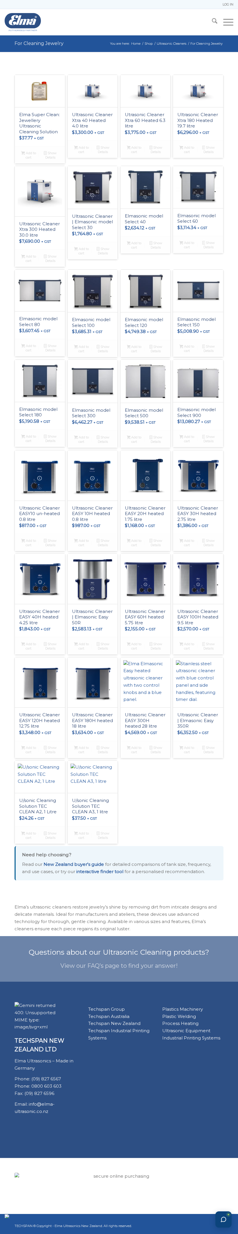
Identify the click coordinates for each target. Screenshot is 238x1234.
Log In (228, 4)
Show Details (51, 155)
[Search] (211, 22)
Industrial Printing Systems (191, 1038)
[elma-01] (40, 22)
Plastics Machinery (182, 1009)
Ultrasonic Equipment (186, 1030)
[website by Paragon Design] (8, 1216)
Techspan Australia (108, 1016)
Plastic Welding (179, 1016)
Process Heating (180, 1023)
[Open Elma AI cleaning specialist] (223, 1219)
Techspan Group (106, 1009)
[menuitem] (226, 4)
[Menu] (225, 22)
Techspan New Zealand (114, 1023)
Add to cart (30, 155)
